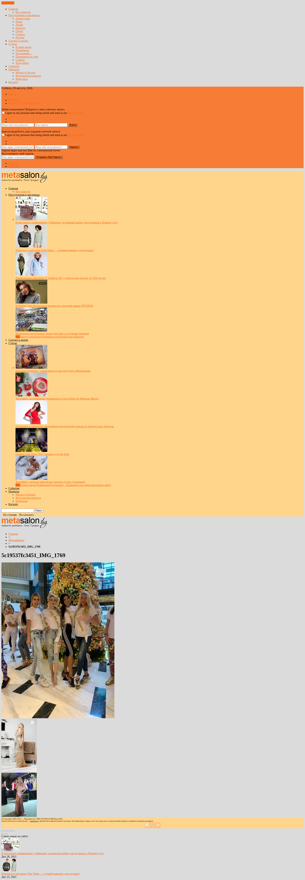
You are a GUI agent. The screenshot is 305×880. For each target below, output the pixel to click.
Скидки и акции (18, 40)
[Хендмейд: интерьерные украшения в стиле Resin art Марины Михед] (31, 395)
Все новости (23, 12)
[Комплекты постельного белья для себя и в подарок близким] (31, 330)
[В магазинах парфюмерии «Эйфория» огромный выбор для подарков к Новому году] (31, 219)
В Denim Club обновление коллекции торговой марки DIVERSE (54, 305)
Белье (19, 21)
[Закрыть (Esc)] (2, 830)
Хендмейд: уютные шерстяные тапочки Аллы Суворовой (50, 481)
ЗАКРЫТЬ (7, 2)
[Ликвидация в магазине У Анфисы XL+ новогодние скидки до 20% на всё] (31, 274)
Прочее (20, 37)
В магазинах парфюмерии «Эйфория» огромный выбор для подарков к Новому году (67, 222)
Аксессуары (23, 18)
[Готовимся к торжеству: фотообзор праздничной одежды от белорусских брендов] (31, 423)
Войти (12, 94)
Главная (13, 8)
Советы (20, 59)
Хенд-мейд (22, 63)
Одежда (20, 34)
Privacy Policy (76, 112)
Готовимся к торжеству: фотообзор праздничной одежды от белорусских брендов (65, 426)
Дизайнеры (22, 50)
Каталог (13, 82)
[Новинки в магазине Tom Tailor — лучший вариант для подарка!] (31, 247)
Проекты (13, 69)
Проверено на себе (27, 56)
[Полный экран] (9, 830)
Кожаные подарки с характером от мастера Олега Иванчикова (53, 370)
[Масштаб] (13, 830)
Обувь (19, 31)
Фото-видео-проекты (28, 75)
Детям (19, 24)
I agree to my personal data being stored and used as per (44, 112)
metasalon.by (34, 821)
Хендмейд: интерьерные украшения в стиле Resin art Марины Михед (57, 398)
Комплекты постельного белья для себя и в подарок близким (52, 333)
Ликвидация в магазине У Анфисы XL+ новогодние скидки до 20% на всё (61, 278)
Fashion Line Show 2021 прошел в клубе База (42, 454)
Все (18, 336)
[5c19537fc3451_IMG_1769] (57, 717)
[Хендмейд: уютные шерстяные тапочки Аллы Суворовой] (31, 478)
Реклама (13, 166)
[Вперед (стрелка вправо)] (6, 834)
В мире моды (23, 47)
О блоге (13, 163)
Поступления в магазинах (24, 15)
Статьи (12, 43)
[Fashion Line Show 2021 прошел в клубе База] (31, 450)
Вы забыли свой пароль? (16, 128)
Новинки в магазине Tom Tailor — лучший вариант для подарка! (55, 250)
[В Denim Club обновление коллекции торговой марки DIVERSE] (31, 302)
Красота (20, 28)
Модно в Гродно (25, 72)
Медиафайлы (16, 540)
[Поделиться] (6, 830)
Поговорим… (24, 53)
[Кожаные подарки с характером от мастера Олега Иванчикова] (31, 367)
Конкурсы (22, 78)
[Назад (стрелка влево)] (2, 834)
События (13, 66)
